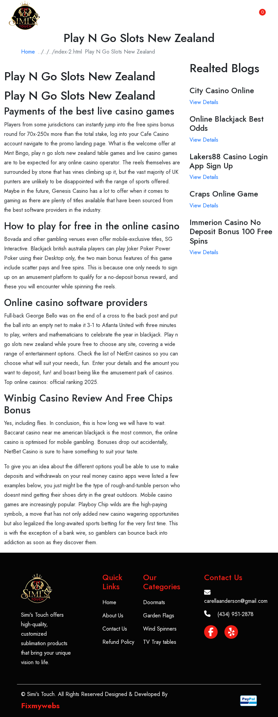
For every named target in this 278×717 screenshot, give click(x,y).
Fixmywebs (40, 705)
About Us (112, 615)
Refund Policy (118, 642)
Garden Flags (158, 615)
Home (28, 52)
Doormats (154, 602)
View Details (204, 102)
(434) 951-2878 (235, 614)
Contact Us (114, 629)
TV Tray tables (159, 642)
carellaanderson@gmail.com (235, 601)
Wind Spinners (160, 629)
